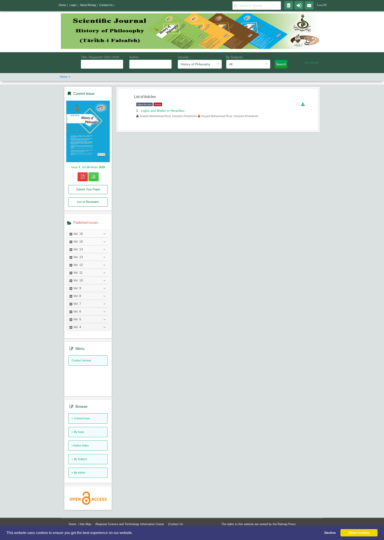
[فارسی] (321, 4)
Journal (183, 57)
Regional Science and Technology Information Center (130, 524)
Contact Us (176, 524)
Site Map (85, 524)
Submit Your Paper (88, 189)
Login (73, 5)
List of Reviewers (88, 201)
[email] (309, 5)
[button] (134, 533)
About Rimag (88, 5)
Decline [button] (330, 532)
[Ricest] (288, 5)
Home (72, 524)
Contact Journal (81, 360)
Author (134, 57)
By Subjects (234, 57)
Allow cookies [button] (359, 532)
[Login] (298, 5)
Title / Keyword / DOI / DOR (100, 57)
